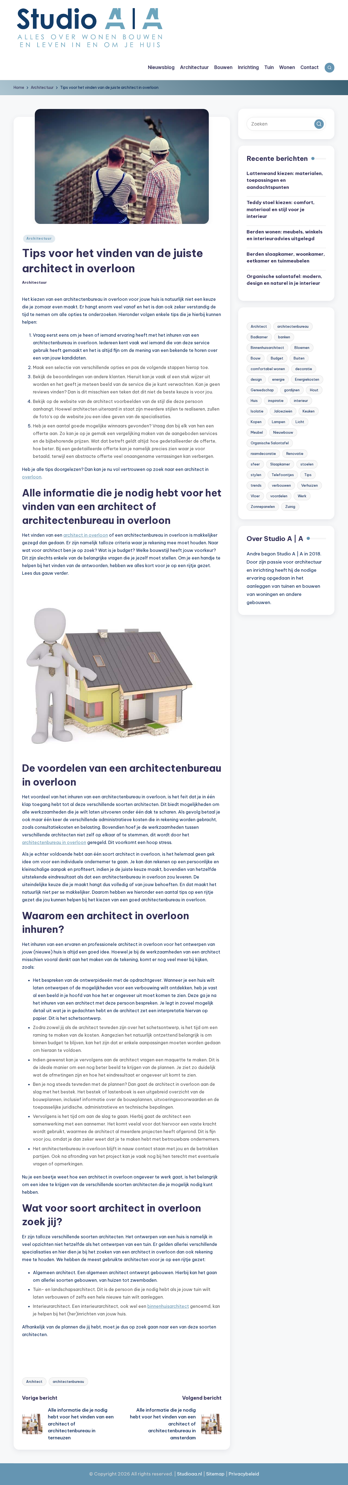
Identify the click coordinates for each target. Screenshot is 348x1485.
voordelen (278, 496)
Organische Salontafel (270, 443)
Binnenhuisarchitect (267, 347)
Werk (302, 496)
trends (256, 485)
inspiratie (276, 400)
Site (210, 1474)
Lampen (278, 422)
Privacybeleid (244, 1474)
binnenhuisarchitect (168, 1306)
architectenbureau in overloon (54, 842)
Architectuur (39, 238)
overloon (31, 477)
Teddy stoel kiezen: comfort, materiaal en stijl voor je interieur (281, 210)
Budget (277, 358)
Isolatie (257, 411)
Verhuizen (309, 485)
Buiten (299, 358)
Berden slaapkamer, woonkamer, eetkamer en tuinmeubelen (286, 257)
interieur (301, 400)
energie (278, 379)
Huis (254, 400)
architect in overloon (85, 535)
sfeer (255, 464)
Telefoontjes (283, 475)
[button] (319, 124)
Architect (34, 1381)
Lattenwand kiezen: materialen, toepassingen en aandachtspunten (285, 180)
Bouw (255, 358)
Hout (314, 390)
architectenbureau (68, 1381)
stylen (256, 475)
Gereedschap (262, 390)
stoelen (306, 464)
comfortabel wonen (268, 369)
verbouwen (281, 485)
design (256, 379)
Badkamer (259, 337)
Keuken (309, 411)
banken (284, 337)
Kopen (256, 422)
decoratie (303, 369)
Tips (308, 475)
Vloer (255, 496)
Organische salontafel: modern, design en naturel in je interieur (284, 279)
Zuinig (290, 506)
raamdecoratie (263, 453)
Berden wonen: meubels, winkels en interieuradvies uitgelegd (284, 235)
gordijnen (292, 390)
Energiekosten (307, 379)
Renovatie (294, 453)
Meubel (257, 432)
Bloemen (301, 347)
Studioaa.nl (189, 1474)
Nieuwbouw (283, 432)
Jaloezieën (283, 411)
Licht (300, 422)
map (220, 1474)
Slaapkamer (280, 464)
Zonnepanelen (263, 506)
